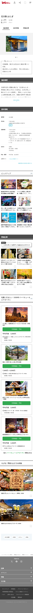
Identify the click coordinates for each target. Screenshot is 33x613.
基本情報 (4, 109)
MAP (11, 125)
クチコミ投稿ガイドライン (21, 591)
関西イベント (25, 554)
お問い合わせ (10, 594)
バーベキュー (11, 453)
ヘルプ (3, 594)
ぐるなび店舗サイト (13, 159)
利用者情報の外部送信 (7, 591)
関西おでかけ (17, 554)
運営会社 (20, 597)
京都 (14, 537)
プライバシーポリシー (23, 589)
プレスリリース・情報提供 (22, 594)
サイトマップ (5, 589)
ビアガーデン (20, 453)
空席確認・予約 (16, 329)
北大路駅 (7, 537)
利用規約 (13, 589)
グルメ (20, 537)
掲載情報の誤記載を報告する (25, 163)
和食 (27, 537)
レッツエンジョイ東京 (7, 554)
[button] (15, 57)
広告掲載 (13, 597)
